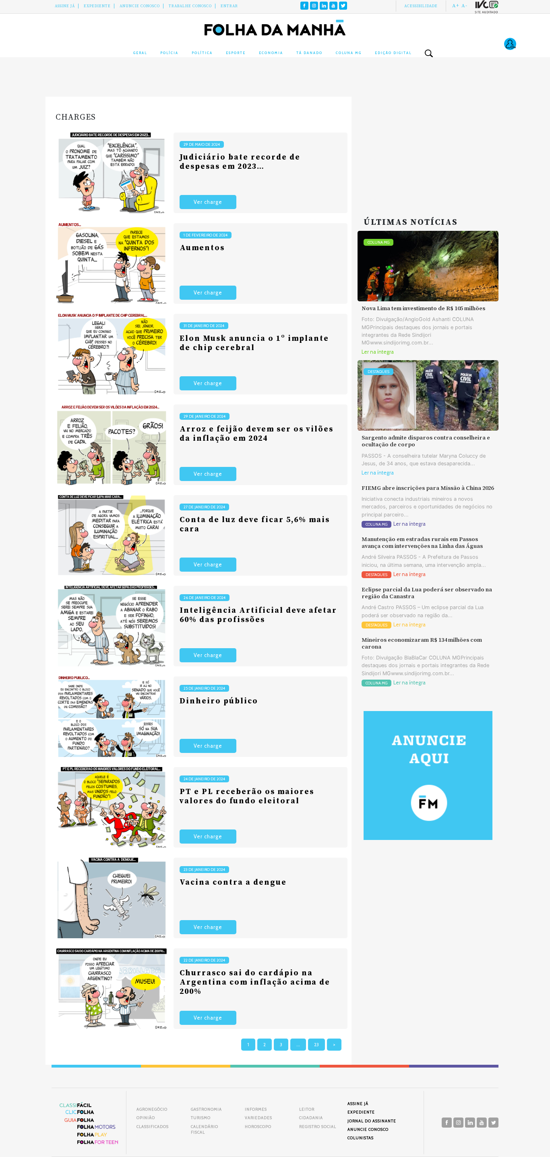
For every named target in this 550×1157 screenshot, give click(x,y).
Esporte (236, 53)
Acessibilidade (421, 6)
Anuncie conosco (140, 6)
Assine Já (65, 6)
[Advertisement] (428, 147)
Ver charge (208, 202)
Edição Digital (393, 53)
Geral (140, 53)
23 (316, 1044)
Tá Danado (309, 53)
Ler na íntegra (378, 352)
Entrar (229, 6)
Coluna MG (349, 53)
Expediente (97, 6)
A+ (455, 5)
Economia (271, 53)
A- (464, 5)
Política (202, 53)
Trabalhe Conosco (190, 6)
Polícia (169, 53)
